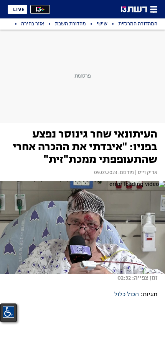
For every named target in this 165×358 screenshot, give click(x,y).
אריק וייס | (145, 173)
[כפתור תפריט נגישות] (8, 312)
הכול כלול (126, 294)
